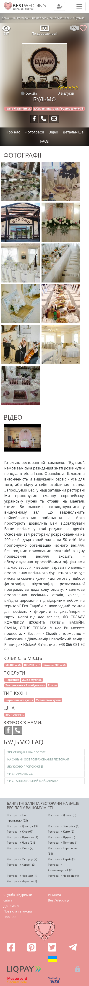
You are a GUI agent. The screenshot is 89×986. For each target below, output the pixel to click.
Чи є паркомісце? (20, 774)
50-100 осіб (13, 665)
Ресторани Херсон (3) (21, 865)
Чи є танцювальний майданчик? (32, 781)
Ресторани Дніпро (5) (62, 815)
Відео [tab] (53, 132)
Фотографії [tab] (34, 132)
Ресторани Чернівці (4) (63, 876)
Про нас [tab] (13, 132)
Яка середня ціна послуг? (26, 752)
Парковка (12, 680)
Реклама (54, 895)
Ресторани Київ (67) (20, 831)
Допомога (11, 906)
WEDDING (29, 5)
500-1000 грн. (14, 715)
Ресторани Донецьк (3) (22, 826)
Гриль (52, 685)
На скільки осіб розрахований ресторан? (38, 759)
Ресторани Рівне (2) (20, 848)
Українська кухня (48, 700)
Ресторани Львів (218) (22, 843)
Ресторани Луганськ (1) (22, 837)
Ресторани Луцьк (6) (61, 837)
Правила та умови (17, 911)
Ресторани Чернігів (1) (22, 881)
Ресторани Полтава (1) (63, 843)
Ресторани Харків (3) (62, 859)
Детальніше (73, 132)
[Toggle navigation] (59, 6)
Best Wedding (58, 900)
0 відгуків (66, 93)
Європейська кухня (19, 700)
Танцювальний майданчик (25, 685)
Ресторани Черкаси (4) (22, 876)
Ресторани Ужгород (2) (22, 859)
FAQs (44, 141)
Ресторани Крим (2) (61, 831)
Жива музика (32, 680)
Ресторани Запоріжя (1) (63, 826)
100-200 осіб (32, 665)
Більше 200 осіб (54, 665)
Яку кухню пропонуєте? (25, 766)
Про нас (9, 917)
